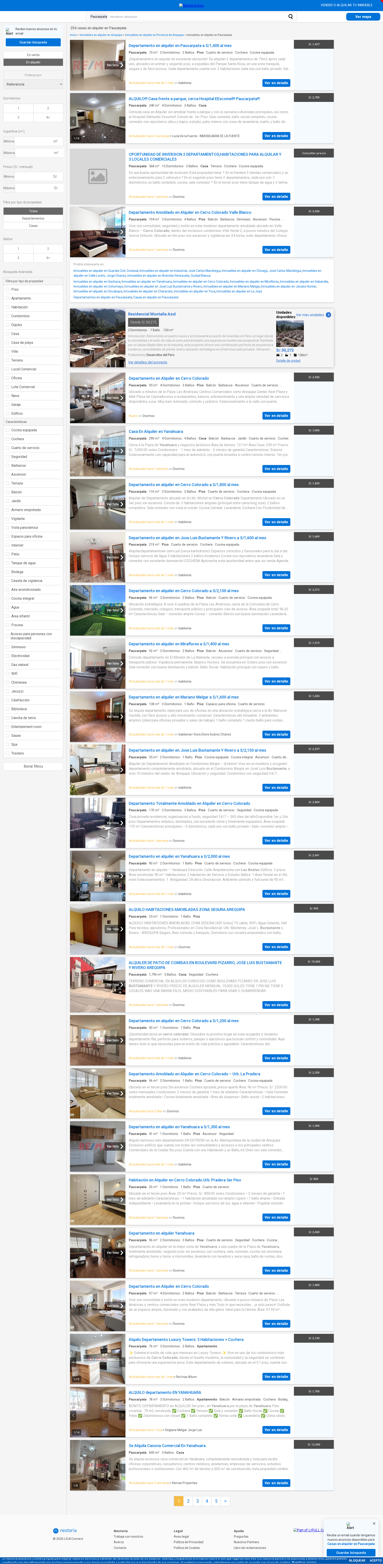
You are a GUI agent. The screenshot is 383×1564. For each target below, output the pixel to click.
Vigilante (18, 519)
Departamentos (33, 218)
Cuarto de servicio (25, 448)
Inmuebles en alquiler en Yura (194, 291)
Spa (14, 744)
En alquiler (33, 62)
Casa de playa (22, 342)
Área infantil (20, 616)
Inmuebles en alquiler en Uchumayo (98, 286)
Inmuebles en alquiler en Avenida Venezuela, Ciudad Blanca (169, 275)
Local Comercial (23, 369)
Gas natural (19, 665)
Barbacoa (18, 465)
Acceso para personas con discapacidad (31, 636)
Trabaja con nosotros (128, 1536)
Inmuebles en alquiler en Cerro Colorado (201, 281)
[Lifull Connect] (313, 1539)
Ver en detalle (276, 83)
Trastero (17, 753)
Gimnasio (18, 647)
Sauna (16, 735)
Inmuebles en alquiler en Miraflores (254, 281)
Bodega (17, 572)
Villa (14, 351)
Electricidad (20, 656)
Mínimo (9, 176)
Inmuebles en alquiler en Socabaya (98, 291)
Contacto (120, 1548)
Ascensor (18, 474)
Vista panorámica (24, 527)
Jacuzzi (17, 691)
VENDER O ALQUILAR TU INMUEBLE (347, 5)
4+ (48, 117)
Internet (17, 545)
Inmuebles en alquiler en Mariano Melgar (231, 286)
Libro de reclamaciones (250, 1548)
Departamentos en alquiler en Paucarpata (103, 297)
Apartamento (21, 298)
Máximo (9, 188)
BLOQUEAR (357, 1560)
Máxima (9, 153)
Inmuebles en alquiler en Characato (148, 291)
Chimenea (19, 682)
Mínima (9, 141)
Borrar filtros (33, 766)
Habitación (19, 307)
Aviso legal (181, 1536)
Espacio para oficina (26, 536)
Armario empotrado (26, 510)
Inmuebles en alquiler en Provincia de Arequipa (154, 35)
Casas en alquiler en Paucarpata (155, 297)
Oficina (16, 378)
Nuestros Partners (246, 1542)
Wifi (14, 673)
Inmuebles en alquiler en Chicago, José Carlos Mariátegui (261, 270)
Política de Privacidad (188, 1542)
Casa (15, 334)
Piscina (17, 625)
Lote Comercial (23, 387)
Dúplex (16, 325)
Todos (33, 211)
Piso (15, 289)
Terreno (17, 360)
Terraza (17, 483)
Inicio (73, 35)
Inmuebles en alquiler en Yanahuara (147, 281)
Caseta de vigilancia (26, 581)
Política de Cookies (187, 1548)
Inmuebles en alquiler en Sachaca (97, 281)
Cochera (17, 439)
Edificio (17, 413)
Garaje (16, 405)
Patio (15, 554)
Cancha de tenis (23, 718)
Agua (15, 607)
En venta (33, 55)
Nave (15, 396)
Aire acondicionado (26, 589)
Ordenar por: (33, 75)
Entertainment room (26, 727)
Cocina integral (22, 598)
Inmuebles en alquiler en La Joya (239, 291)
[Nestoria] (191, 6)
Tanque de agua (23, 563)
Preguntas (241, 1536)
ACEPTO (376, 1560)
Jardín (16, 501)
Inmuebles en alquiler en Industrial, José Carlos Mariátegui (180, 270)
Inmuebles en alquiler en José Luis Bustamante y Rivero (163, 286)
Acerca (119, 1542)
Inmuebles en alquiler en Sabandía (304, 281)
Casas (33, 226)
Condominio (20, 316)
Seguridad (19, 457)
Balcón (16, 492)
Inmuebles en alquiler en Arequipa (101, 35)
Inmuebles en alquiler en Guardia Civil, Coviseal (106, 270)
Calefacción (20, 700)
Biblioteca (19, 709)
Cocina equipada (24, 430)
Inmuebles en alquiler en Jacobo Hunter (288, 286)
